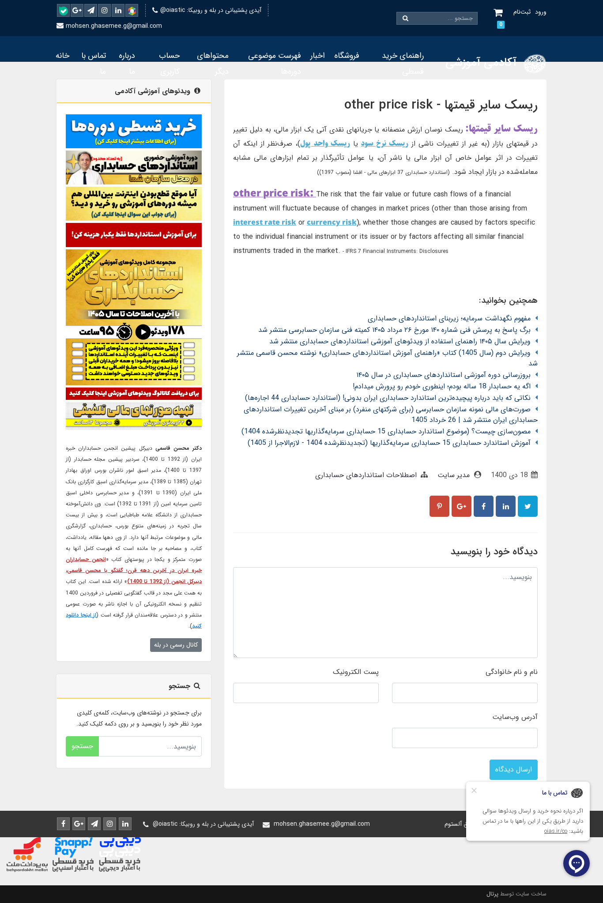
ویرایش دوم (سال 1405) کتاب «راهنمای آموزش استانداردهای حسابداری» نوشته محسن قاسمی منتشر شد (387, 358)
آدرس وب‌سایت (515, 716)
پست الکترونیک (356, 671)
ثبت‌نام (522, 12)
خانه (62, 55)
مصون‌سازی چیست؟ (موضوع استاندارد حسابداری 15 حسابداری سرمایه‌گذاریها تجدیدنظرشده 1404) (386, 431)
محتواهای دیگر (213, 63)
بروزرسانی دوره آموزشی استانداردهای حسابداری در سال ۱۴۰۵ (443, 374)
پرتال (492, 894)
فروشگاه (346, 55)
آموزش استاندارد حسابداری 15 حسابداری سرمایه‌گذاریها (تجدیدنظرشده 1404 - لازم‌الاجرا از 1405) (389, 442)
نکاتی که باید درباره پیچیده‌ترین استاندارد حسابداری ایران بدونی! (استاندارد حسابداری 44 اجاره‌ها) (388, 397)
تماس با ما (93, 63)
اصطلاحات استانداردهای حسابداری (366, 475)
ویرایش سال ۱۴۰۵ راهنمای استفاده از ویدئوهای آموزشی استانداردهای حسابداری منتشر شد (400, 341)
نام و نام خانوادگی (512, 671)
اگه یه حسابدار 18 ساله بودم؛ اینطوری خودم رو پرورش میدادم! (442, 386)
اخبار (317, 55)
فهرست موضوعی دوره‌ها (274, 63)
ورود (540, 12)
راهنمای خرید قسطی (403, 63)
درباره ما (127, 63)
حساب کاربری (169, 63)
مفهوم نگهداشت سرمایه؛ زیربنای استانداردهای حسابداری (449, 318)
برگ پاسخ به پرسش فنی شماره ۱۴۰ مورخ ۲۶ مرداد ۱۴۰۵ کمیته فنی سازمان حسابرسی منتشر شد (394, 329)
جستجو (82, 746)
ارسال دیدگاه (513, 769)
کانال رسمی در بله (176, 645)
